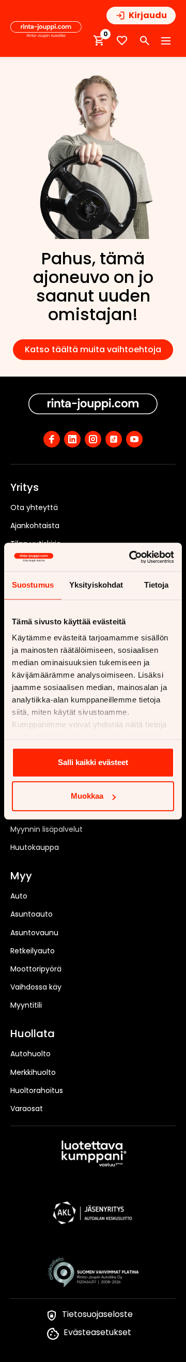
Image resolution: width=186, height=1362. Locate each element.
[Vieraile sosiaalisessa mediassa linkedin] (72, 439)
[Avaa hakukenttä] (144, 40)
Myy (21, 876)
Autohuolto (30, 1054)
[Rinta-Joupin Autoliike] (46, 29)
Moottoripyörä (35, 969)
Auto (18, 896)
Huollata (32, 1034)
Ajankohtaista (34, 525)
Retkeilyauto (32, 951)
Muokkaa (87, 795)
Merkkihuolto (33, 1072)
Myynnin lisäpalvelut (46, 829)
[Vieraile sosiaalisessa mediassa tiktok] (113, 439)
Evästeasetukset (97, 1332)
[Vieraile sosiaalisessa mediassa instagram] (93, 439)
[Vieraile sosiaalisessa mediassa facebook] (51, 439)
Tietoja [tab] (156, 584)
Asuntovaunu (34, 932)
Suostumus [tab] (33, 584)
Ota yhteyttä (34, 507)
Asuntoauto (31, 914)
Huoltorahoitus (36, 1090)
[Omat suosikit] (122, 40)
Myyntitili (26, 1005)
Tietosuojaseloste (97, 1314)
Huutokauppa (34, 847)
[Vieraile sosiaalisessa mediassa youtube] (134, 439)
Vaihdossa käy (35, 987)
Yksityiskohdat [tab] (96, 584)
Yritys (24, 488)
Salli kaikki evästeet (93, 762)
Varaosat (26, 1108)
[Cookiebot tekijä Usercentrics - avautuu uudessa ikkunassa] (131, 557)
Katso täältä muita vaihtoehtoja (93, 349)
